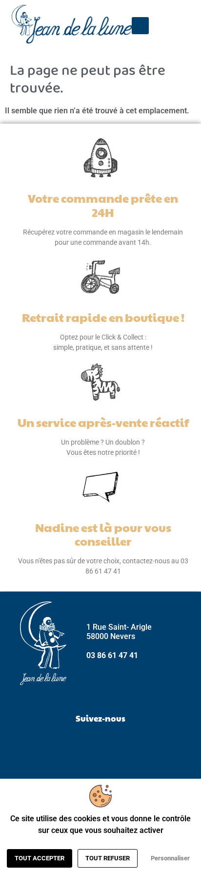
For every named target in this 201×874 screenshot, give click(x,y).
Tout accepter (39, 858)
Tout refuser (107, 858)
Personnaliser (170, 858)
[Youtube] (125, 742)
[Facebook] (76, 742)
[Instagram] (100, 742)
